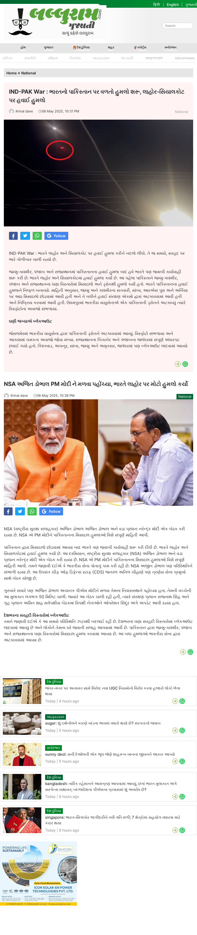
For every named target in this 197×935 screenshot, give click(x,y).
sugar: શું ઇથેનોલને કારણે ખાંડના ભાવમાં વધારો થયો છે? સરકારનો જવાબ (103, 723)
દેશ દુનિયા (83, 47)
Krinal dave (24, 111)
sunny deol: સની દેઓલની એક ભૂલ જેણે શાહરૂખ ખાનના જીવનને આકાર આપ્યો (110, 754)
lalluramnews (184, 58)
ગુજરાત (48, 47)
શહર (111, 47)
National (28, 73)
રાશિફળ (53, 58)
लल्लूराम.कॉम (154, 58)
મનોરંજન (170, 47)
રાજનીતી (29, 58)
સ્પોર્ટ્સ (141, 47)
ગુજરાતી (191, 4)
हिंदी (156, 4)
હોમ (23, 47)
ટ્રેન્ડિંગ (7, 58)
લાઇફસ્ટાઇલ (101, 58)
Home (11, 73)
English (173, 4)
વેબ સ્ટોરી (127, 58)
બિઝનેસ (75, 58)
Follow (60, 236)
